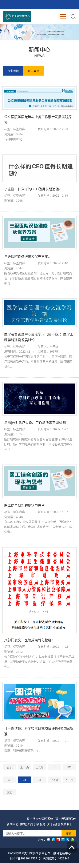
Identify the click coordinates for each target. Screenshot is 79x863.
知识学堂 (33, 71)
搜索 (69, 833)
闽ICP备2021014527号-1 (26, 858)
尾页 (10, 792)
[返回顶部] (72, 847)
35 (39, 780)
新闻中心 (13, 824)
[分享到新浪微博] (58, 839)
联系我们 (66, 824)
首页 (10, 767)
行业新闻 (13, 71)
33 (9, 780)
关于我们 (53, 824)
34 (24, 780)
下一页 (69, 780)
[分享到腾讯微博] (63, 839)
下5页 (54, 780)
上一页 (24, 767)
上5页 (39, 767)
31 (54, 767)
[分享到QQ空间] (53, 839)
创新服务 (40, 824)
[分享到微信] (73, 839)
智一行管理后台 (65, 818)
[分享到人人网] (68, 839)
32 (69, 767)
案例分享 (26, 824)
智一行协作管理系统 (40, 818)
